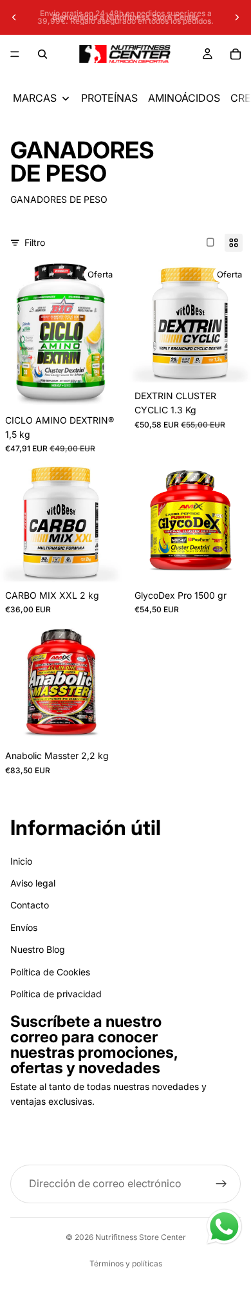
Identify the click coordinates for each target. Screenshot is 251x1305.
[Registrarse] (221, 1184)
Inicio (21, 861)
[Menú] (15, 54)
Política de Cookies (50, 971)
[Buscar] (42, 54)
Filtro (34, 242)
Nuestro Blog (37, 949)
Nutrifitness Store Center (140, 1237)
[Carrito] (235, 54)
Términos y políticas (125, 1263)
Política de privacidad (56, 993)
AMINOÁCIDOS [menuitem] (184, 97)
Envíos (23, 927)
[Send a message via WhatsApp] (224, 1226)
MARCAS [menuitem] (35, 97)
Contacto (29, 905)
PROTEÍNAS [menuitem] (109, 97)
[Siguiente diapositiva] (237, 17)
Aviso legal (32, 883)
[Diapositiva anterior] (14, 17)
